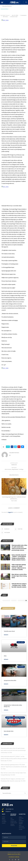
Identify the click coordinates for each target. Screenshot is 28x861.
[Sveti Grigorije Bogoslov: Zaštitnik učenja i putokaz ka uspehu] (14, 486)
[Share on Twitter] (15, 446)
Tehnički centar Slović (9, 631)
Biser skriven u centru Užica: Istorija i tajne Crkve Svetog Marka (19, 576)
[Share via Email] (22, 446)
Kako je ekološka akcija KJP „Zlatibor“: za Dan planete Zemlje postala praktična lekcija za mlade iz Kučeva (14, 758)
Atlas (5, 656)
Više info (6, 634)
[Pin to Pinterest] (19, 446)
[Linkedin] (18, 859)
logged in (10, 512)
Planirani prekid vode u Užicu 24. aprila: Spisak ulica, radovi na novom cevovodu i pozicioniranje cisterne (13, 750)
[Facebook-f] (9, 859)
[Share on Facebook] (12, 446)
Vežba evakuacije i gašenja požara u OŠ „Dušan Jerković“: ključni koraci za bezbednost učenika (19, 567)
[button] (2, 2)
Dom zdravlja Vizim (8, 731)
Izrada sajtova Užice (14, 854)
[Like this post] (8, 446)
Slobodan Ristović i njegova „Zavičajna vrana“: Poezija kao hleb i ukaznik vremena (19, 585)
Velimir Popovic (6, 15)
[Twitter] (15, 859)
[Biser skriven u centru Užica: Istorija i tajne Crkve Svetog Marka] (5, 577)
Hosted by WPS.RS (14, 857)
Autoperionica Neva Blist (10, 680)
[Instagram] (12, 859)
